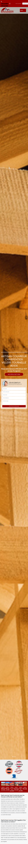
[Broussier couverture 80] (7, 10)
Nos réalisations (14, 374)
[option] (14, 422)
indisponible (4, 3)
